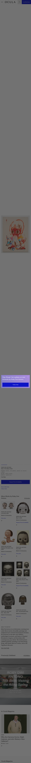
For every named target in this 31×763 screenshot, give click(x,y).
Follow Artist (15, 384)
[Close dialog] (28, 377)
